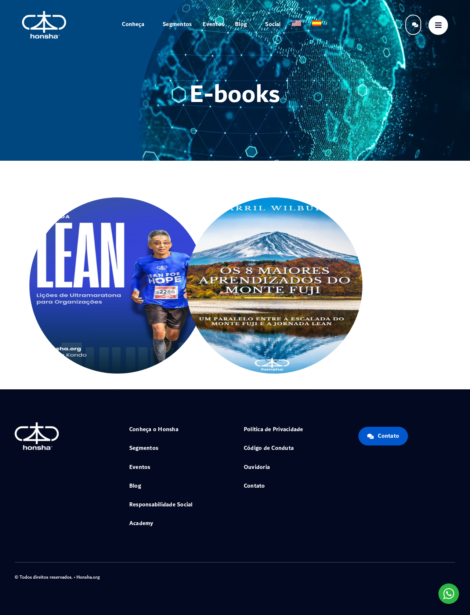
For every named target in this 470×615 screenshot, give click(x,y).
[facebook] (406, 576)
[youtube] (441, 576)
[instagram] (429, 576)
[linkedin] (453, 576)
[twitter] (418, 576)
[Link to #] (438, 25)
